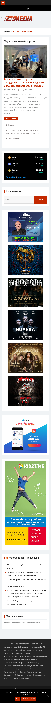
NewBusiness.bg (10, 647)
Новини (11, 125)
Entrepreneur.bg (24, 647)
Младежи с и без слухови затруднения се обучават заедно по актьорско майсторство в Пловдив (24, 82)
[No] (48, 696)
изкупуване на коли (35, 666)
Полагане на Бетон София (15, 672)
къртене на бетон (11, 663)
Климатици (34, 669)
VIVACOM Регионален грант (18, 130)
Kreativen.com (36, 644)
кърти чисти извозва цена (30, 663)
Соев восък (8, 675)
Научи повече (29, 698)
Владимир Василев (28, 90)
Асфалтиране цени (35, 672)
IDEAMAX (7, 666)
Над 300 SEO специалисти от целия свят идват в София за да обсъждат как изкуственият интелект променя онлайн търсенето (27, 593)
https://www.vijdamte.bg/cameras (17, 659)
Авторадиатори (19, 666)
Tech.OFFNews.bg (11, 644)
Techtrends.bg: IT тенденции (23, 557)
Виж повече (11, 118)
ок (17, 698)
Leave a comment (14, 139)
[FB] (23, 9)
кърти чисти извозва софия (23, 653)
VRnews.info (37, 647)
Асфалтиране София (12, 656)
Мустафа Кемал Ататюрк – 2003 (29, 133)
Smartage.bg (24, 644)
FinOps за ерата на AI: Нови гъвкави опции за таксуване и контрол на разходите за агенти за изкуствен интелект (27, 583)
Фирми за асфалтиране (20, 678)
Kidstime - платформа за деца (16, 669)
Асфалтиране (36, 659)
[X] (28, 9)
